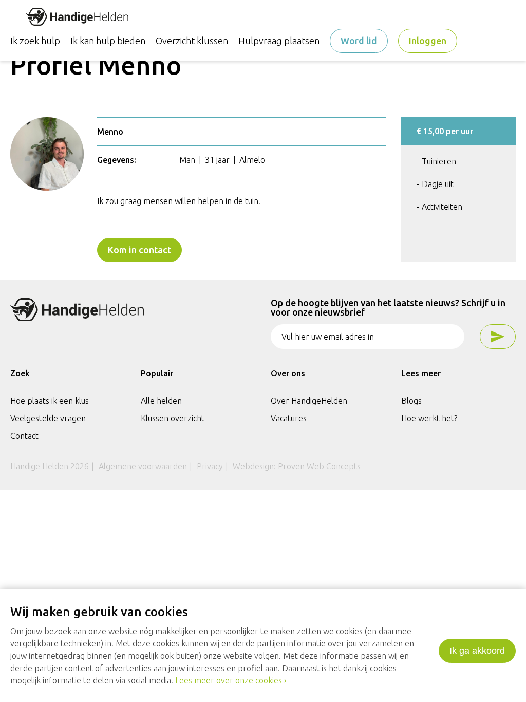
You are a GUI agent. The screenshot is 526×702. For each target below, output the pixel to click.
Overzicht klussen (192, 40)
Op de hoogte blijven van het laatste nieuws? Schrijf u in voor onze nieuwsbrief (388, 307)
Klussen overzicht (172, 418)
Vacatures (289, 418)
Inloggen (427, 40)
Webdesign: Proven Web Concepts (297, 466)
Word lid (359, 40)
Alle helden (161, 400)
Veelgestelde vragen (48, 418)
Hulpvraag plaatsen (279, 40)
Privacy (210, 466)
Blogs (411, 400)
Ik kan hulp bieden (107, 40)
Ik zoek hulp (35, 40)
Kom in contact (139, 250)
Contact (24, 435)
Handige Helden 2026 (49, 466)
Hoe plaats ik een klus (49, 400)
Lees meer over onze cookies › (230, 680)
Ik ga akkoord (477, 650)
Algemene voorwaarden (143, 466)
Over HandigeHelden (309, 400)
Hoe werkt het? (429, 418)
